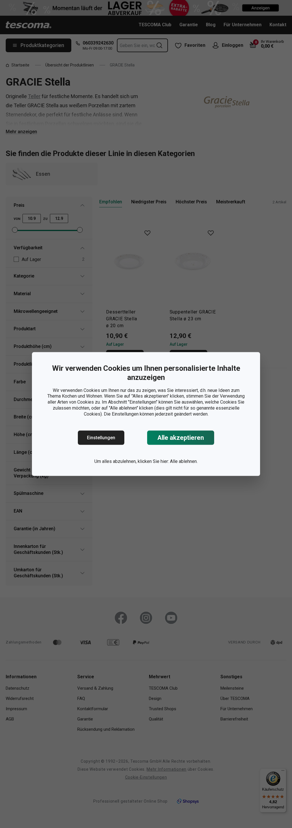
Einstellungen (101, 437)
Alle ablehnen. (184, 461)
